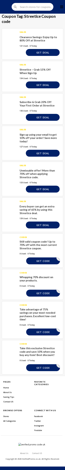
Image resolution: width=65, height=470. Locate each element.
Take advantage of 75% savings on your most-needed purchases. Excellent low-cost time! (38, 314)
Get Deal (42, 52)
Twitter (37, 421)
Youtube (38, 430)
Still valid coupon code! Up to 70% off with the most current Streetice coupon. (38, 245)
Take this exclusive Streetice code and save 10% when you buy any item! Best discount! (37, 351)
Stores (6, 416)
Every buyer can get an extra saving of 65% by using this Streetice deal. (37, 210)
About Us (7, 392)
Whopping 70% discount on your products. (36, 279)
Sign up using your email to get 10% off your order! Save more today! (38, 138)
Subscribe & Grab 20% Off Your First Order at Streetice (37, 103)
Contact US (8, 401)
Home (6, 387)
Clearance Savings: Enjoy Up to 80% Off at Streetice (38, 39)
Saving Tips (8, 397)
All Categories (9, 421)
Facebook (38, 416)
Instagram (39, 425)
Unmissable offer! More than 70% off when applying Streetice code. (37, 174)
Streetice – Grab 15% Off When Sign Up (35, 71)
